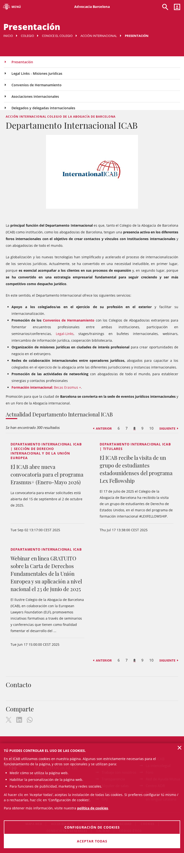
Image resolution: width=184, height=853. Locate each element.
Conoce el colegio (57, 36)
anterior (104, 428)
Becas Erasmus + (46, 387)
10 (151, 428)
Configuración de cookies (92, 827)
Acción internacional (98, 36)
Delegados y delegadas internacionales (43, 108)
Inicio (8, 36)
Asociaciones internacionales (35, 96)
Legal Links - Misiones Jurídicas (37, 73)
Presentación (22, 62)
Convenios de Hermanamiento (37, 85)
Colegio (27, 36)
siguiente (167, 428)
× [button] (179, 747)
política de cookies (92, 808)
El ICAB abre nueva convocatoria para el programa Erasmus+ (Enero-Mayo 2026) (47, 474)
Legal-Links (65, 333)
